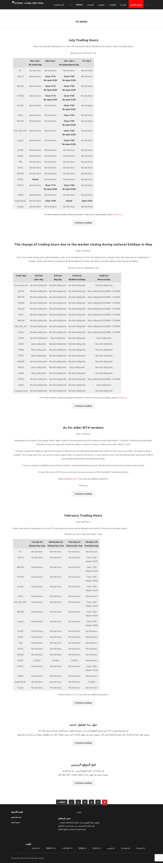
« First (61, 802)
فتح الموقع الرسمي (83, 764)
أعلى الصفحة (59, 5)
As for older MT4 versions (83, 427)
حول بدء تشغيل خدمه (83, 724)
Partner (79, 5)
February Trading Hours (83, 515)
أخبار (70, 5)
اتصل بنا (123, 5)
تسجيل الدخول (136, 5)
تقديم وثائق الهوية (16, 817)
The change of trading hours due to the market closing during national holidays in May (83, 244)
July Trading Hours (83, 40)
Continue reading (83, 223)
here (75, 479)
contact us (117, 214)
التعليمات (112, 5)
